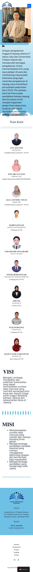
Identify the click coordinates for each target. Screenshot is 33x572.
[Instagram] (14, 560)
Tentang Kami (16, 547)
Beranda (16, 544)
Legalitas (16, 552)
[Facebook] (18, 560)
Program (16, 550)
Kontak (16, 555)
